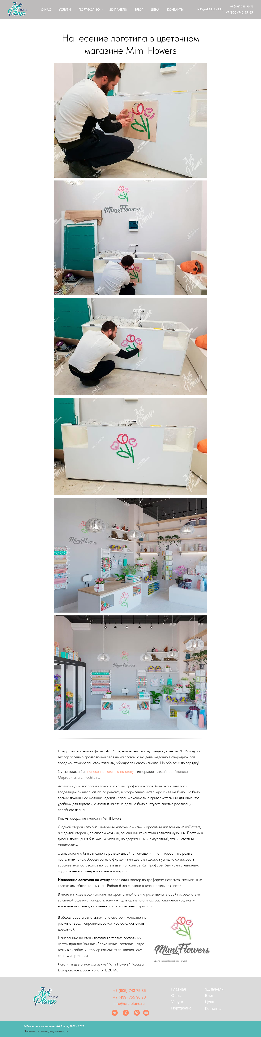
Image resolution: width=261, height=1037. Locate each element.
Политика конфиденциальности (46, 1031)
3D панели (118, 9)
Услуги (65, 9)
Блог (139, 9)
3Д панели (214, 989)
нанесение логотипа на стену (110, 771)
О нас (46, 9)
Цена (155, 9)
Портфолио (90, 9)
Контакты (175, 9)
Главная (178, 989)
